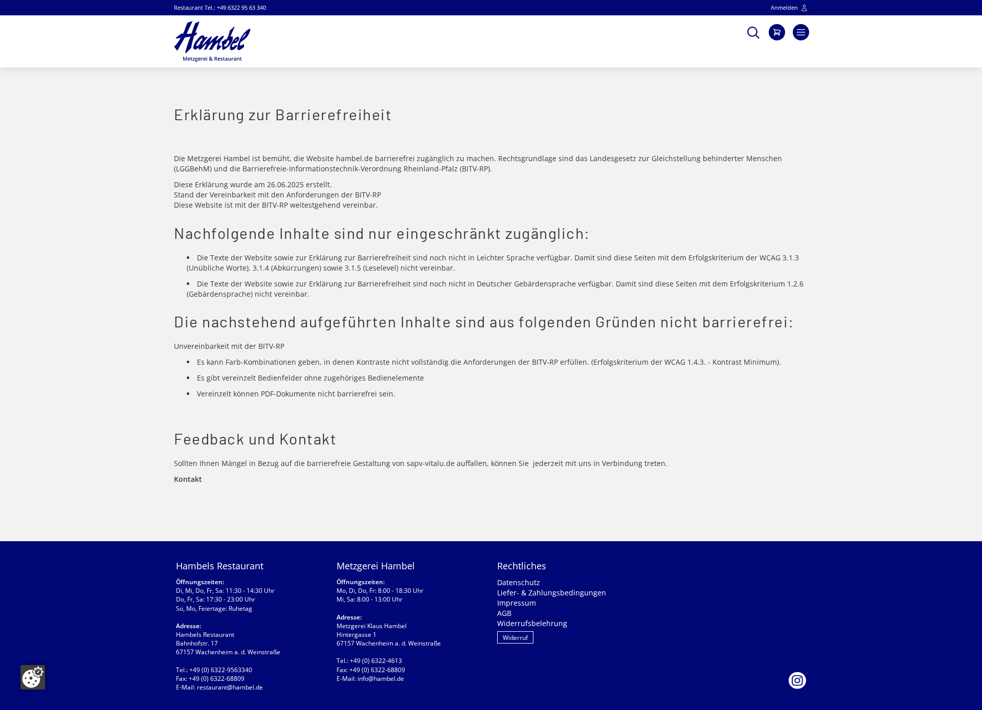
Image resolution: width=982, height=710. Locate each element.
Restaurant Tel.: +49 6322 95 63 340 (220, 7)
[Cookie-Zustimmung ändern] (32, 677)
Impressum (516, 603)
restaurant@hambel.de (230, 687)
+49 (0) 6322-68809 (216, 678)
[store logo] (212, 41)
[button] (753, 31)
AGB (504, 613)
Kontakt (188, 479)
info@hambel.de (381, 678)
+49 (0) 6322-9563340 (220, 669)
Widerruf (515, 637)
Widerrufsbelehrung (532, 623)
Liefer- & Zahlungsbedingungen (551, 592)
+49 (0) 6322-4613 (376, 660)
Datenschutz (518, 582)
